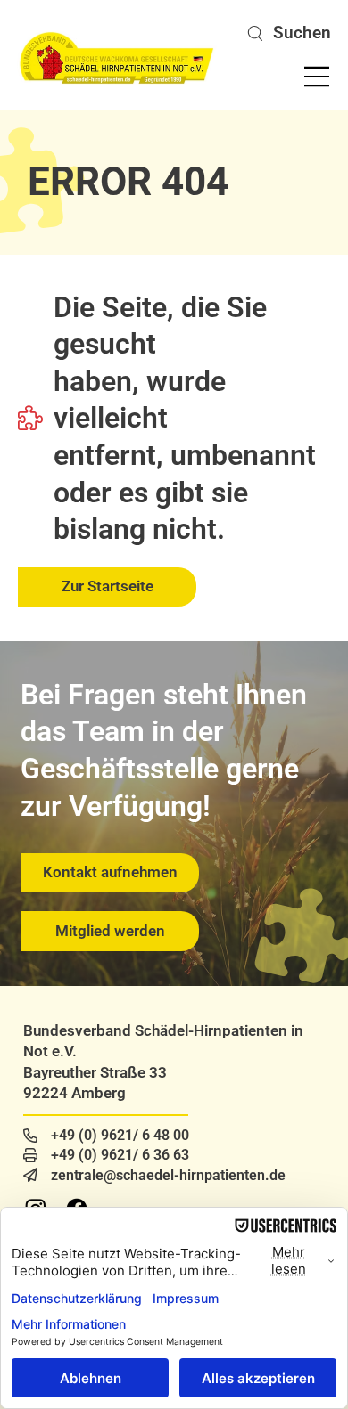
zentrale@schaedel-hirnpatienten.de (168, 1175)
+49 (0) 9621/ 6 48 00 (120, 1135)
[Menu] (317, 76)
